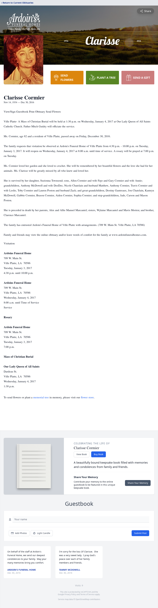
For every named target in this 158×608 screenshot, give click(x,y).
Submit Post (140, 533)
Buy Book (98, 454)
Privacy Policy (70, 594)
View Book (81, 454)
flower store (87, 397)
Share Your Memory (138, 482)
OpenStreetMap (82, 599)
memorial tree (41, 397)
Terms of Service (87, 594)
